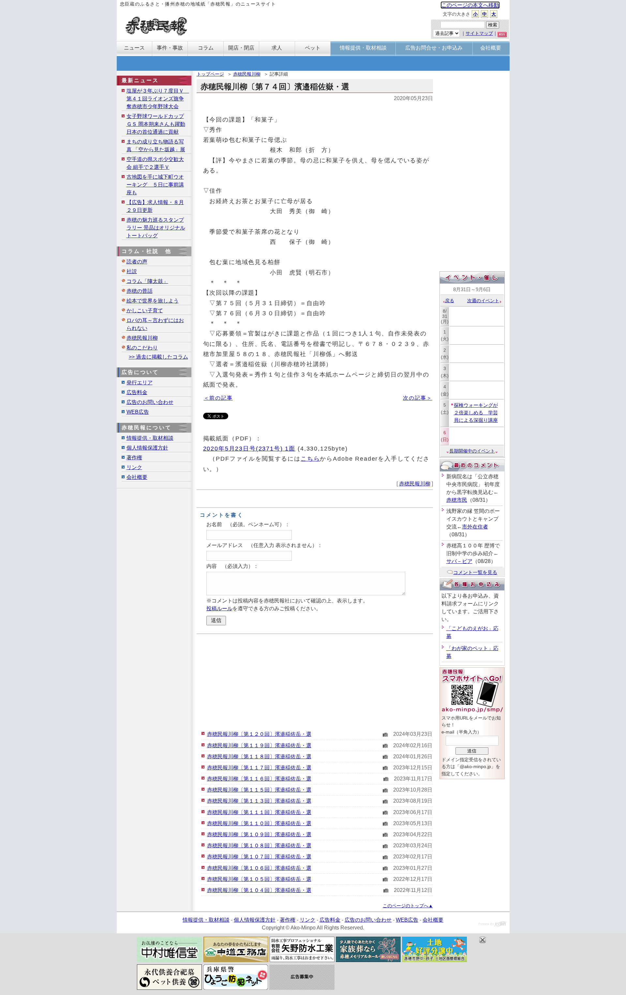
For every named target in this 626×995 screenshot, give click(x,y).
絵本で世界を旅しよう (153, 301)
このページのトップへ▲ (408, 905)
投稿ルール (219, 608)
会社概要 (137, 477)
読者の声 (137, 261)
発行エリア (140, 382)
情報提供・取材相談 (150, 438)
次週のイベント (483, 300)
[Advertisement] (315, 681)
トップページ (210, 74)
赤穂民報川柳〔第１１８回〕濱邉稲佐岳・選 (259, 756)
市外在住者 (475, 526)
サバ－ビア (459, 561)
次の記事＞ (417, 398)
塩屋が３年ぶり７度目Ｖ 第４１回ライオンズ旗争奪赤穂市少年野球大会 (158, 98)
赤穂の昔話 (140, 291)
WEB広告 (138, 412)
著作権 (134, 457)
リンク (134, 467)
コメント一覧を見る (475, 572)
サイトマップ (479, 33)
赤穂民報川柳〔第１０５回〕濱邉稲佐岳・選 (259, 879)
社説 (132, 271)
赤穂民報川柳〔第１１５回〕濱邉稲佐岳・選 (259, 790)
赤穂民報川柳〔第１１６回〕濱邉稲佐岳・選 (259, 778)
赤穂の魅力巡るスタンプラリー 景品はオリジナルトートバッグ (156, 227)
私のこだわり (142, 347)
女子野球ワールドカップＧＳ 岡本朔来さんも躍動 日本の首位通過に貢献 (156, 124)
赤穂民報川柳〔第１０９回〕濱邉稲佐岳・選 (259, 834)
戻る (449, 300)
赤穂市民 (456, 500)
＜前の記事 (218, 398)
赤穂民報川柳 (247, 74)
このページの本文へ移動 (470, 5)
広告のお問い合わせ (150, 402)
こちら (310, 458)
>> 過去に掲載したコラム (158, 357)
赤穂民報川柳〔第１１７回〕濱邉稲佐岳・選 (259, 767)
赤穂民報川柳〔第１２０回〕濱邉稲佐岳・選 (259, 734)
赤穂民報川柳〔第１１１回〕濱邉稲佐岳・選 (259, 812)
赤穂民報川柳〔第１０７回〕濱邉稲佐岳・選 (259, 856)
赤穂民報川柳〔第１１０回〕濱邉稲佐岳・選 (259, 823)
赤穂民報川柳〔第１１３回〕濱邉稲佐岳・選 (259, 801)
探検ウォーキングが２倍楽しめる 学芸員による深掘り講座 (476, 412)
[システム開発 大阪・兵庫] (492, 925)
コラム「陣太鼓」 (147, 281)
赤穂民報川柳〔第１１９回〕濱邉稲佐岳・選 (259, 745)
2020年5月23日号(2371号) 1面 (249, 448)
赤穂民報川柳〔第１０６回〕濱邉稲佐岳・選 (259, 868)
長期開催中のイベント (472, 450)
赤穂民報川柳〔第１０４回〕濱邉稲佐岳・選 (259, 890)
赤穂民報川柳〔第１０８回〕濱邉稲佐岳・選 (259, 845)
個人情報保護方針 (147, 448)
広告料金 (137, 392)
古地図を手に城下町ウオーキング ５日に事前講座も (155, 184)
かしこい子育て (145, 310)
